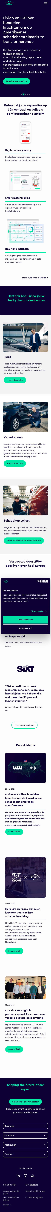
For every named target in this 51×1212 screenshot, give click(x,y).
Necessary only (26, 628)
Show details (37, 611)
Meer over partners (24, 725)
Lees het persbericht (16, 81)
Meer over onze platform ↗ (35, 278)
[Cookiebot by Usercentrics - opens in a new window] (36, 581)
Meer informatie (15, 380)
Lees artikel (14, 832)
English (6, 1205)
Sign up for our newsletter (25, 1102)
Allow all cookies (25, 620)
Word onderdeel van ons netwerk (24, 541)
